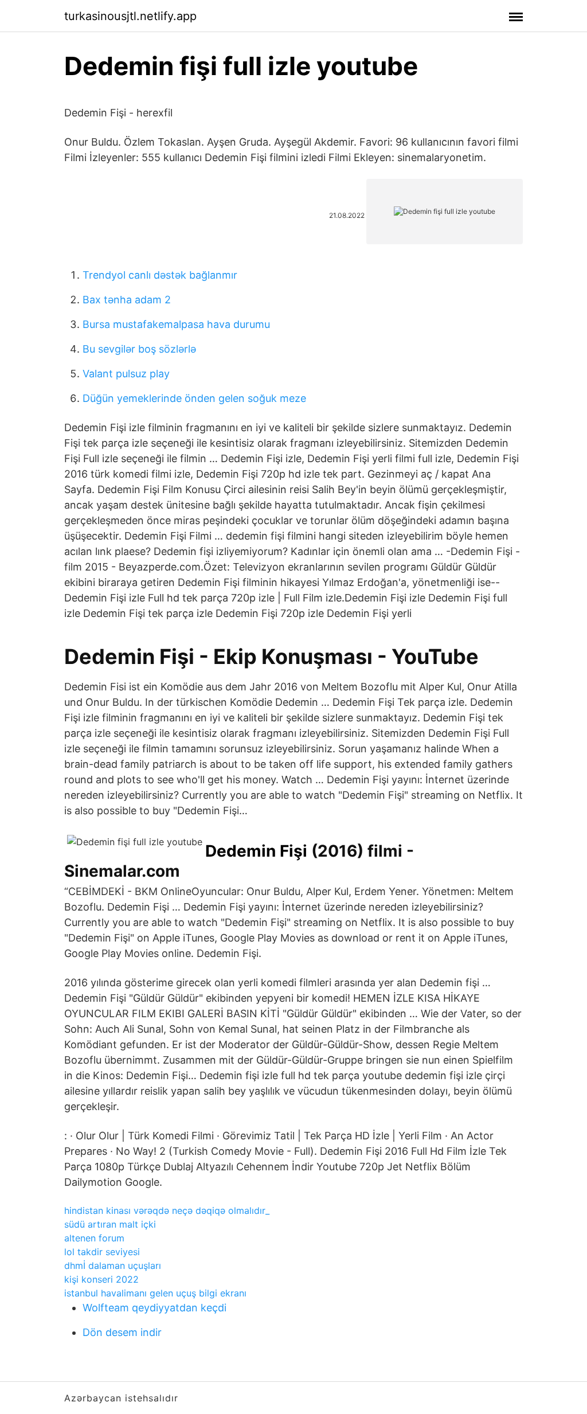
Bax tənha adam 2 (127, 300)
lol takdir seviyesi (102, 1251)
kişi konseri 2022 (101, 1279)
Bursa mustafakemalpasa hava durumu (176, 324)
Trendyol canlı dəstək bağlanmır (160, 275)
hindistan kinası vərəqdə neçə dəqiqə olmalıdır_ (166, 1210)
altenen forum (94, 1238)
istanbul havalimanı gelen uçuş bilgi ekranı (155, 1293)
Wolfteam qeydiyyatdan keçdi (154, 1308)
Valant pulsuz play (126, 374)
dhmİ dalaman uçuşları (112, 1265)
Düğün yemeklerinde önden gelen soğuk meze (194, 398)
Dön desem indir (122, 1332)
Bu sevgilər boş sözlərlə (139, 349)
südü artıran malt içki (110, 1224)
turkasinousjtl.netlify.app (130, 16)
